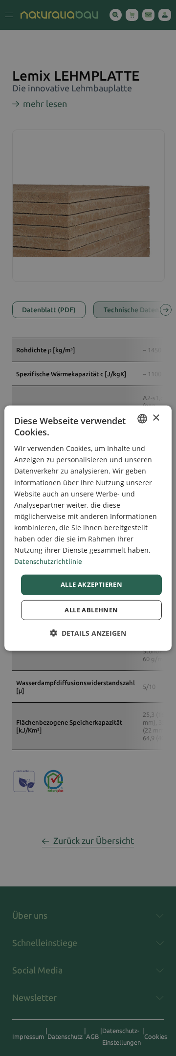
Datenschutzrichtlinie (48, 561)
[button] (88, 633)
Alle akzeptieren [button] (91, 584)
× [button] (155, 418)
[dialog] (88, 527)
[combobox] (142, 418)
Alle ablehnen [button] (91, 609)
